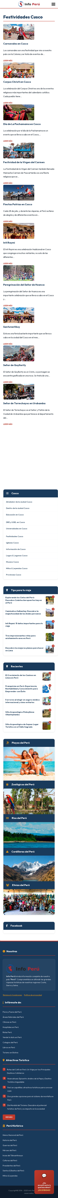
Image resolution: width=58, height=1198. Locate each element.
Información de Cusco (16, 549)
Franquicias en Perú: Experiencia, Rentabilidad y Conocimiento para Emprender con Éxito (21, 689)
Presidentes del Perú (11, 1165)
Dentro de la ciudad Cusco (17, 508)
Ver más (8, 1117)
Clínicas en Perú (9, 1022)
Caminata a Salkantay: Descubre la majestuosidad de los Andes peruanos (23, 612)
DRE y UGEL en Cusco (15, 522)
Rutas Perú (7, 1032)
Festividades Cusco (14, 536)
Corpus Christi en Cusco (17, 81)
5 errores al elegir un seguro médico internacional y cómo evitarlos (22, 701)
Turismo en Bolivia (10, 1052)
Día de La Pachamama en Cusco (22, 124)
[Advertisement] (29, 458)
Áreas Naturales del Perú (13, 1017)
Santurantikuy (11, 326)
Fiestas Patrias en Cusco (17, 204)
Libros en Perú (9, 1047)
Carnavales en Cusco (15, 43)
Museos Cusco (12, 562)
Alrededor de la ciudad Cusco (19, 502)
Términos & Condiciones (12, 995)
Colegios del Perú (10, 1042)
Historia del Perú (10, 1140)
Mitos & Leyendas (10, 1176)
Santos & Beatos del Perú (13, 1170)
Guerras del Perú (10, 1145)
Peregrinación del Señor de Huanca (24, 284)
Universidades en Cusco (16, 528)
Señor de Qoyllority (14, 365)
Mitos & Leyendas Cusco (17, 568)
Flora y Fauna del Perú (12, 1012)
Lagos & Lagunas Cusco (17, 555)
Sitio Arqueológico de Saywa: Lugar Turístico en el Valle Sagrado (22, 725)
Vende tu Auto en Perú (12, 1037)
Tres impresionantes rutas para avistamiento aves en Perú (20, 637)
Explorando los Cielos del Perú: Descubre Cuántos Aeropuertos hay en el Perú (23, 600)
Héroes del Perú (9, 1150)
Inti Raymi (9, 242)
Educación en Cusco (15, 514)
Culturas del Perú (10, 1160)
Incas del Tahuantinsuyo (13, 1155)
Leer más (7, 60)
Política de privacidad (33, 995)
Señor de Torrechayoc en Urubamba (24, 403)
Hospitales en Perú (11, 1027)
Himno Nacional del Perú (13, 1135)
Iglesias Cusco (12, 543)
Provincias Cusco (13, 575)
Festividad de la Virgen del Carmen (24, 162)
